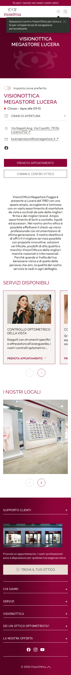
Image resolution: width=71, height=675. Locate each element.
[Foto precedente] (30, 483)
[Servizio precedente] (30, 373)
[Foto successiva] (41, 483)
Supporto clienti (17, 510)
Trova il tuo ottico (38, 570)
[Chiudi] (65, 22)
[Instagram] (35, 649)
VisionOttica (38, 667)
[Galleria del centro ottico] (35, 437)
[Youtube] (42, 649)
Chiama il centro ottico (35, 174)
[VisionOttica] (12, 12)
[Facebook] (28, 649)
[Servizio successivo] (41, 373)
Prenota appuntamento (35, 163)
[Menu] (65, 12)
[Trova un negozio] (58, 12)
